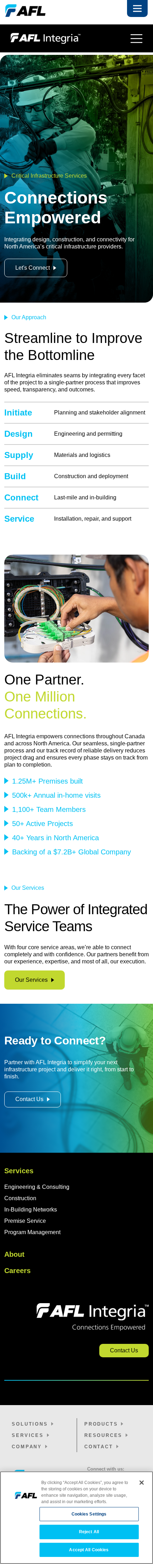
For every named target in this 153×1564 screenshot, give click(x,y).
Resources (103, 1435)
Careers (17, 1270)
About (14, 1254)
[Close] (141, 1482)
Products (101, 1424)
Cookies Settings (89, 1514)
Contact (98, 1446)
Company (27, 1446)
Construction (20, 1198)
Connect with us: (105, 1469)
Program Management (32, 1232)
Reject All (89, 1531)
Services (18, 1171)
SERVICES (27, 1435)
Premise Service (25, 1221)
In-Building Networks (30, 1210)
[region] (76, 1517)
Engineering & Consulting (36, 1187)
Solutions (30, 1424)
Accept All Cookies (89, 1549)
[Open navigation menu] (136, 38)
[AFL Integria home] (68, 38)
